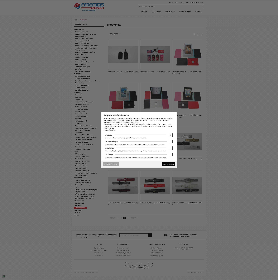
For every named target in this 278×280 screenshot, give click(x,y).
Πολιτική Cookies (109, 130)
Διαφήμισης (109, 148)
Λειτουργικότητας (111, 142)
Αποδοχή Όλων (168, 164)
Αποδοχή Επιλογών (111, 164)
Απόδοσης (109, 155)
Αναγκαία (108, 135)
